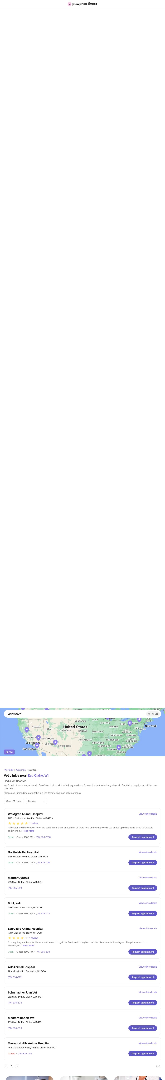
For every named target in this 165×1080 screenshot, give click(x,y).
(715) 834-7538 (42, 837)
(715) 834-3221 (15, 977)
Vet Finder (9, 770)
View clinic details (148, 813)
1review (33, 823)
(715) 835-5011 (15, 888)
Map (11, 752)
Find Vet (154, 714)
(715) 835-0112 (24, 1053)
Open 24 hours (13, 801)
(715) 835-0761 (42, 862)
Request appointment (143, 837)
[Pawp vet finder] (82, 3)
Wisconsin (21, 770)
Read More (28, 831)
